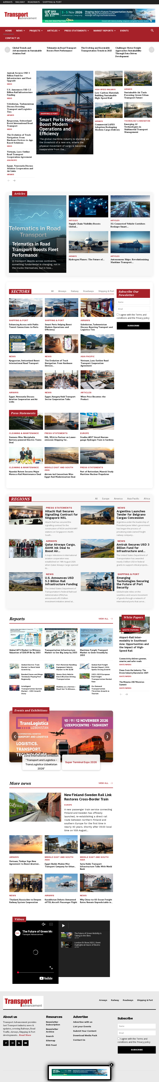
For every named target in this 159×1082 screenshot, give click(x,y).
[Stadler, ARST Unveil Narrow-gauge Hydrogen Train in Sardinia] (97, 421)
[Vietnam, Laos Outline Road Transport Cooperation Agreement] (97, 343)
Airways (7, 1)
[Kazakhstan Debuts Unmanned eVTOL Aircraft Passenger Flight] (61, 883)
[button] (152, 30)
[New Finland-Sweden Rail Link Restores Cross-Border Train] (35, 807)
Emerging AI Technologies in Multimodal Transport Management (136, 128)
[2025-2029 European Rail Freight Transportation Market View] (85, 676)
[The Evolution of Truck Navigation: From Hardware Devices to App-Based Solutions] (61, 343)
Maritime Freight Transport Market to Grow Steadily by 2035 (94, 653)
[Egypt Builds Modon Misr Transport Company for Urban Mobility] (61, 844)
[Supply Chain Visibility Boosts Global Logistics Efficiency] (88, 206)
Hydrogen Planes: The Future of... (86, 259)
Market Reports (103, 30)
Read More (25, 1035)
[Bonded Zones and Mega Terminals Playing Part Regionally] (14, 676)
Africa (147, 498)
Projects (35, 30)
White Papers (130, 630)
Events (124, 30)
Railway (20, 1)
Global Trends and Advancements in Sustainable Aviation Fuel (27, 50)
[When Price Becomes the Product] (97, 379)
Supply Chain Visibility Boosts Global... (84, 225)
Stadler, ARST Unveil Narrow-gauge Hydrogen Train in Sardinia (97, 438)
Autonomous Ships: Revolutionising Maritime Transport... (130, 261)
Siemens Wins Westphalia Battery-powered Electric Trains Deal (25, 440)
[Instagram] (12, 1043)
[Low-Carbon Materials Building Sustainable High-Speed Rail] (109, 78)
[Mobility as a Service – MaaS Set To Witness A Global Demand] (49, 688)
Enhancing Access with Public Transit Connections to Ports (24, 326)
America (118, 498)
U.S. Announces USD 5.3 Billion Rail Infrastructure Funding (20, 92)
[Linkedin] (19, 1043)
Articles (52, 30)
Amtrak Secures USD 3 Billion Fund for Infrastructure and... (133, 548)
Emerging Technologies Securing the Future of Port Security (133, 582)
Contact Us (12, 38)
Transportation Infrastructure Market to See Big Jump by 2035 (61, 651)
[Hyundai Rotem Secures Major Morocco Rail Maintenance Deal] (26, 455)
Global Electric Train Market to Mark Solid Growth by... (30, 667)
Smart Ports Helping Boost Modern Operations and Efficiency (60, 126)
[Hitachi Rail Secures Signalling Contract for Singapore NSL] (26, 515)
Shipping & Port (52, 1)
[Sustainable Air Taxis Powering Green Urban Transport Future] (138, 78)
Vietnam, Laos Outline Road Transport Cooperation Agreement (19, 154)
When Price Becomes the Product (93, 398)
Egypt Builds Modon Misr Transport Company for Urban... (60, 865)
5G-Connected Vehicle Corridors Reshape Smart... (128, 225)
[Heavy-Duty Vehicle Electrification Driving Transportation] (49, 676)
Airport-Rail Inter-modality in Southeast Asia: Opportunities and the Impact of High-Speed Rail (134, 644)
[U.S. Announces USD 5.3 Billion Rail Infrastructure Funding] (26, 581)
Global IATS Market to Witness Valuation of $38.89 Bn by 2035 (25, 651)
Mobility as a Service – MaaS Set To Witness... (66, 688)
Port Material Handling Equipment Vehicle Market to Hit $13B (66, 667)
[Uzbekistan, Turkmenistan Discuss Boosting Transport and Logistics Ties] (97, 307)
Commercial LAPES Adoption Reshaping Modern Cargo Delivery (107, 127)
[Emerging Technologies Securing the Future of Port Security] (97, 581)
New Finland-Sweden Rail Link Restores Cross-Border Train (88, 797)
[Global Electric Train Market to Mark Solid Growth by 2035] (14, 666)
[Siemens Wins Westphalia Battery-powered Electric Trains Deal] (26, 421)
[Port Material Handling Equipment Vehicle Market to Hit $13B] (49, 666)
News (19, 30)
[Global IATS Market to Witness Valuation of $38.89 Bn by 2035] (25, 637)
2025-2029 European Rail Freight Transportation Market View (101, 678)
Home (8, 30)
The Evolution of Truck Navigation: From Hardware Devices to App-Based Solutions (20, 138)
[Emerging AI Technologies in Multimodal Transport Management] (138, 110)
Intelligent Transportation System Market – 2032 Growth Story (31, 690)
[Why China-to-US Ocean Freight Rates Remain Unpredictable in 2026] (96, 883)
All (52, 291)
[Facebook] (6, 1043)
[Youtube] (25, 1043)
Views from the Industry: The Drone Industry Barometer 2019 (133, 671)
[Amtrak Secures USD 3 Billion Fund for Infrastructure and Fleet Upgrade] (97, 548)
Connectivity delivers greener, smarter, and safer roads (132, 660)
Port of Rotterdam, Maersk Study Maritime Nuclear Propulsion (96, 473)
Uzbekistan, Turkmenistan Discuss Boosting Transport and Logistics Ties (20, 107)
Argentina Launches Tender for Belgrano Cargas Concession (131, 514)
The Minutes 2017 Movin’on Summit (131, 683)
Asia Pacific (12, 160)
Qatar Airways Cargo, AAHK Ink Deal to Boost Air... (60, 548)
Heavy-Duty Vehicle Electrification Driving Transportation (65, 676)
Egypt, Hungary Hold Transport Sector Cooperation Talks (60, 398)
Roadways (34, 1)
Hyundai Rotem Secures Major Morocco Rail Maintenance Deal (25, 473)
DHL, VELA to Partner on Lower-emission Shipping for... (60, 438)
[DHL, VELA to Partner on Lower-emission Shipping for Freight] (62, 421)
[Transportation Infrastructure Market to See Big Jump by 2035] (61, 637)
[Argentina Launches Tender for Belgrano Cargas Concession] (97, 515)
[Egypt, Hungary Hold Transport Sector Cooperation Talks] (61, 379)
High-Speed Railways (105, 89)
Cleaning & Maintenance (24, 433)
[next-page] (151, 50)
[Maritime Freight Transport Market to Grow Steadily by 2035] (96, 637)
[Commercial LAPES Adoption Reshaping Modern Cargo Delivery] (109, 110)
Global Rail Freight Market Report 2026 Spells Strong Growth (100, 667)
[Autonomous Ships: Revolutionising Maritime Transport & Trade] (130, 242)
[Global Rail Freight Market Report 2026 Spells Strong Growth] (85, 666)
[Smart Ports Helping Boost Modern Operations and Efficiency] (61, 307)
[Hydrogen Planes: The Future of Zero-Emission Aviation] (88, 242)
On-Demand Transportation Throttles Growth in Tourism (100, 690)
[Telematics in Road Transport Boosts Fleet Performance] (37, 234)
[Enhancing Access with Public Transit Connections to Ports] (26, 307)
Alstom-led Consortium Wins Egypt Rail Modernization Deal (60, 475)
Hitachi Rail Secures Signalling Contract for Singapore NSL (61, 514)
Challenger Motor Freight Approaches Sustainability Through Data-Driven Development (128, 52)
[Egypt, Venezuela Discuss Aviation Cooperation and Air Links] (26, 379)
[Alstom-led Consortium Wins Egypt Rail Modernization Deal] (62, 455)
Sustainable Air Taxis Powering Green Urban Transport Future (136, 95)
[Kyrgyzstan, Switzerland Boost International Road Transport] (26, 343)
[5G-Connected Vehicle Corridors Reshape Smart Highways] (130, 206)
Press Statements (75, 30)
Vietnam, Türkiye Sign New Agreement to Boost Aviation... (24, 862)
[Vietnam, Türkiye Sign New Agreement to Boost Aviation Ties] (25, 844)
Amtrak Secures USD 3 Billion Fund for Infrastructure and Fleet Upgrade (19, 77)
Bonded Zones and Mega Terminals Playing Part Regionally (32, 676)
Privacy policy (142, 317)
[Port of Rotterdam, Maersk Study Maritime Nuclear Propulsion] (97, 455)
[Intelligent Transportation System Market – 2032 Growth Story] (14, 688)
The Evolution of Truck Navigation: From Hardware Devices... (58, 363)
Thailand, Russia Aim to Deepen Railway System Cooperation (25, 901)
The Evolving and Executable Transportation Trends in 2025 (96, 49)
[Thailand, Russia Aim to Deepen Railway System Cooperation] (25, 883)
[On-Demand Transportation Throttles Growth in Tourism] (85, 688)
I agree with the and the (133, 316)
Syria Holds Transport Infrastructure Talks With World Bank (96, 866)
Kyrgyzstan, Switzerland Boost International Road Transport (20, 123)
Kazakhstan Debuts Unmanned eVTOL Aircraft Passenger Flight (61, 901)
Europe (84, 433)
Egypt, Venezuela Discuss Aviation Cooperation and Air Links (20, 168)
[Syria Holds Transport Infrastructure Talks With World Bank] (96, 844)
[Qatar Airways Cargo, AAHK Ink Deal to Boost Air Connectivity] (26, 548)
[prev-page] (7, 50)
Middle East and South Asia (59, 468)
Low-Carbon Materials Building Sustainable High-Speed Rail (107, 95)
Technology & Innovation (137, 121)
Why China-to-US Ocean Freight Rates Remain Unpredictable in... (96, 901)
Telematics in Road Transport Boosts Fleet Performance (61, 49)
